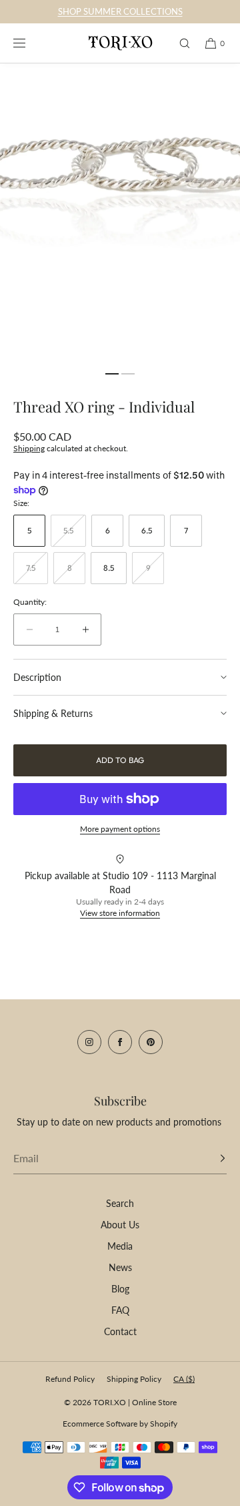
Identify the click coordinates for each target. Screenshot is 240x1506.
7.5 (37, 573)
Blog (120, 1288)
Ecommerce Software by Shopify (120, 1424)
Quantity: (30, 602)
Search (120, 1203)
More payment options (120, 829)
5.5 (74, 536)
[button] (179, 43)
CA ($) (184, 1379)
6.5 (146, 530)
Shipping (29, 448)
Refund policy (70, 1379)
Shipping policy (134, 1379)
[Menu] (29, 43)
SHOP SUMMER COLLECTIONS (120, 11)
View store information (120, 913)
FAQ (120, 1310)
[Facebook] (120, 1042)
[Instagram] (89, 1042)
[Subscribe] (210, 1158)
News (120, 1267)
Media (120, 1246)
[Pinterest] (150, 1042)
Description (37, 677)
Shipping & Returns (53, 713)
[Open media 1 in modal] (120, 213)
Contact (120, 1331)
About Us (120, 1224)
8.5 (108, 568)
